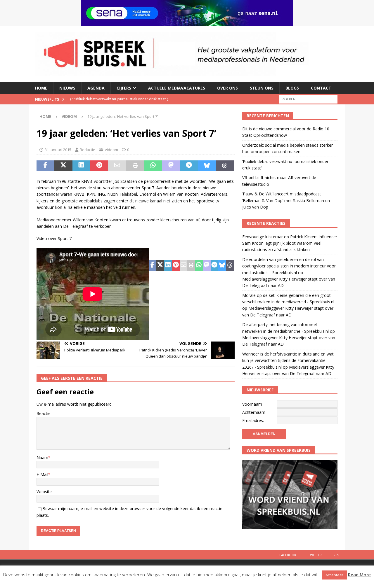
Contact (321, 88)
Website (44, 491)
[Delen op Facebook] (45, 165)
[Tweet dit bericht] (63, 165)
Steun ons (261, 88)
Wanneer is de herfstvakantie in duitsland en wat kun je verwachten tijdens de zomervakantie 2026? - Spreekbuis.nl (288, 360)
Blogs (292, 88)
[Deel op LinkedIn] (81, 165)
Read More (359, 574)
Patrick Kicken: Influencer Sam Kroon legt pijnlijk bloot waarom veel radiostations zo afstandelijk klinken (289, 243)
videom (111, 149)
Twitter (315, 555)
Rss (336, 555)
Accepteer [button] (334, 574)
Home (41, 88)
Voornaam (252, 404)
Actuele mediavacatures (176, 88)
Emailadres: (253, 420)
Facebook (287, 555)
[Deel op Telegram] (189, 165)
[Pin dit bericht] (99, 165)
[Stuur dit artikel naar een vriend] (117, 165)
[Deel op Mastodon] (171, 165)
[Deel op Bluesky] (207, 165)
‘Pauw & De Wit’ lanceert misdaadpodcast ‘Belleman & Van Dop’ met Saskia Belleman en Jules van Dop (286, 200)
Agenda (96, 88)
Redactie (87, 149)
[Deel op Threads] (225, 165)
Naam (42, 457)
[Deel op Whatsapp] (153, 165)
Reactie (44, 413)
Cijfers (124, 88)
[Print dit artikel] (135, 165)
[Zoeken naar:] (308, 98)
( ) (119, 99)
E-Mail (42, 474)
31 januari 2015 (58, 149)
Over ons (227, 88)
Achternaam (253, 412)
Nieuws (67, 88)
